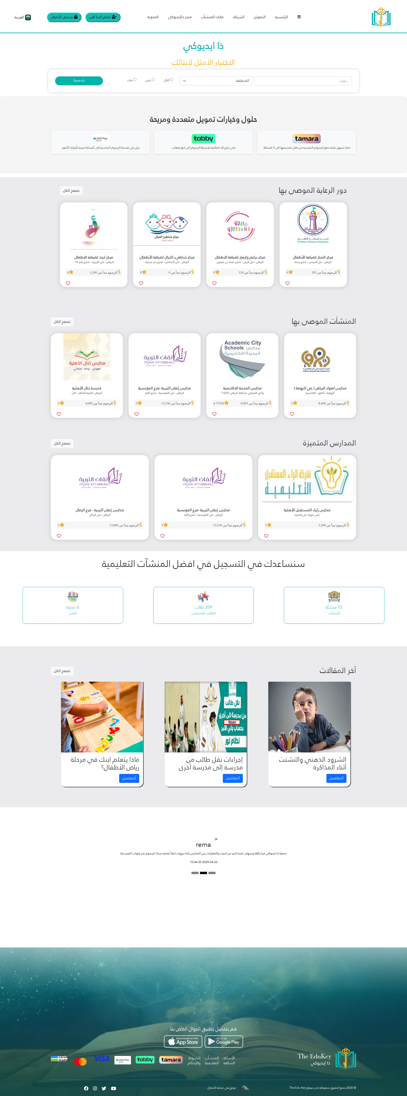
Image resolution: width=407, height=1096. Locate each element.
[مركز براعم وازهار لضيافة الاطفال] (240, 225)
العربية (19, 17)
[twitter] (104, 1088)
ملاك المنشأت (212, 17)
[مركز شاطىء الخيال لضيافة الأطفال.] (167, 225)
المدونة (153, 17)
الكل (166, 80)
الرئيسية (281, 17)
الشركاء (238, 17)
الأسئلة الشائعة (229, 1060)
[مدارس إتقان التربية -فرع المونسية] (165, 356)
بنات (130, 80)
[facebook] (86, 1088)
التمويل (260, 17)
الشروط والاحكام (193, 1060)
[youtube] (113, 1088)
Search (79, 81)
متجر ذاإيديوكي (180, 17)
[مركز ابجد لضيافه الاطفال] (94, 225)
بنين (148, 80)
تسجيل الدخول (62, 17)
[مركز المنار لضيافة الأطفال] (313, 225)
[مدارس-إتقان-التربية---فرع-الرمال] (100, 478)
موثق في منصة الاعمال (222, 1087)
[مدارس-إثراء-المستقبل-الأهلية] (307, 478)
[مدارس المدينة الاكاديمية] (242, 356)
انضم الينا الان (100, 17)
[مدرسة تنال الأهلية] (87, 356)
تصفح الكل (71, 191)
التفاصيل (336, 778)
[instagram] (95, 1088)
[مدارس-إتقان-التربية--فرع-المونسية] (203, 478)
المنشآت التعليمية (212, 1060)
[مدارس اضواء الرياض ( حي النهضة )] (320, 356)
